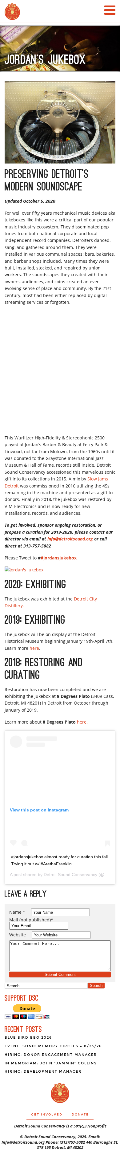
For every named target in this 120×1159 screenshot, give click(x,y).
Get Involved (46, 1114)
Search (96, 985)
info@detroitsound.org (70, 539)
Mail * (31, 920)
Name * (17, 912)
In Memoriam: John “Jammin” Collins (51, 1063)
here (34, 648)
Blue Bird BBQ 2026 (28, 1038)
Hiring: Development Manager (43, 1072)
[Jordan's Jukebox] (24, 570)
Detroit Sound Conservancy (70, 874)
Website (17, 935)
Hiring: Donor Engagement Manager (51, 1055)
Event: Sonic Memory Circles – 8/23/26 (53, 1046)
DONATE (80, 1114)
